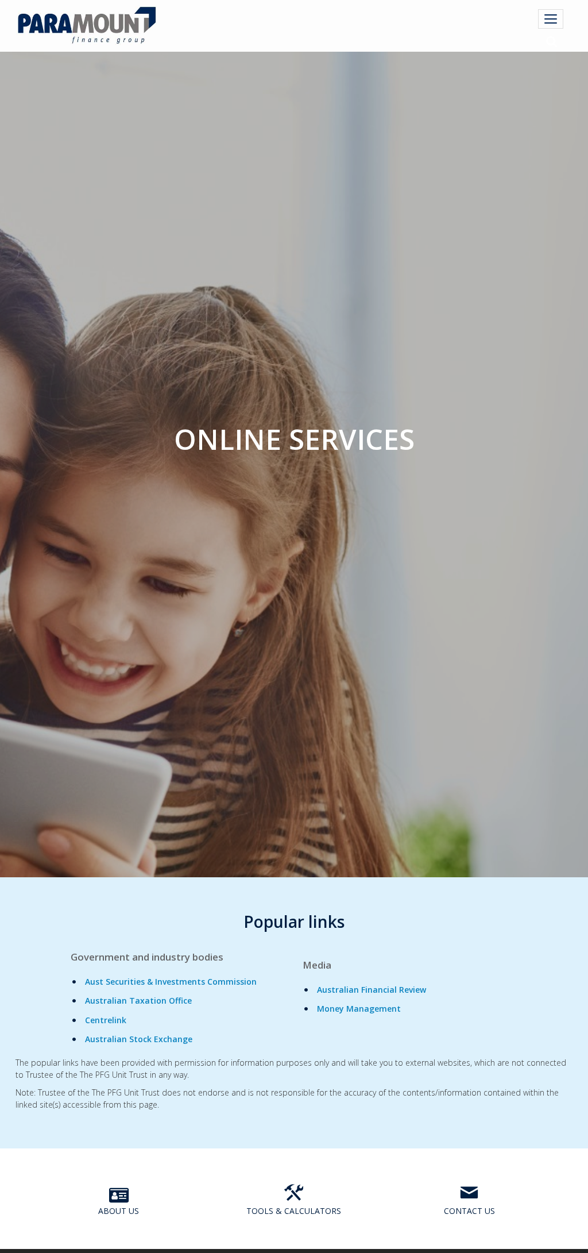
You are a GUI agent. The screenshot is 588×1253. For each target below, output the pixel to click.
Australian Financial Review (371, 989)
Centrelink (105, 1020)
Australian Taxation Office (138, 1000)
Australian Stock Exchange (138, 1039)
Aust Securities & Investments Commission (171, 981)
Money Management (359, 1008)
